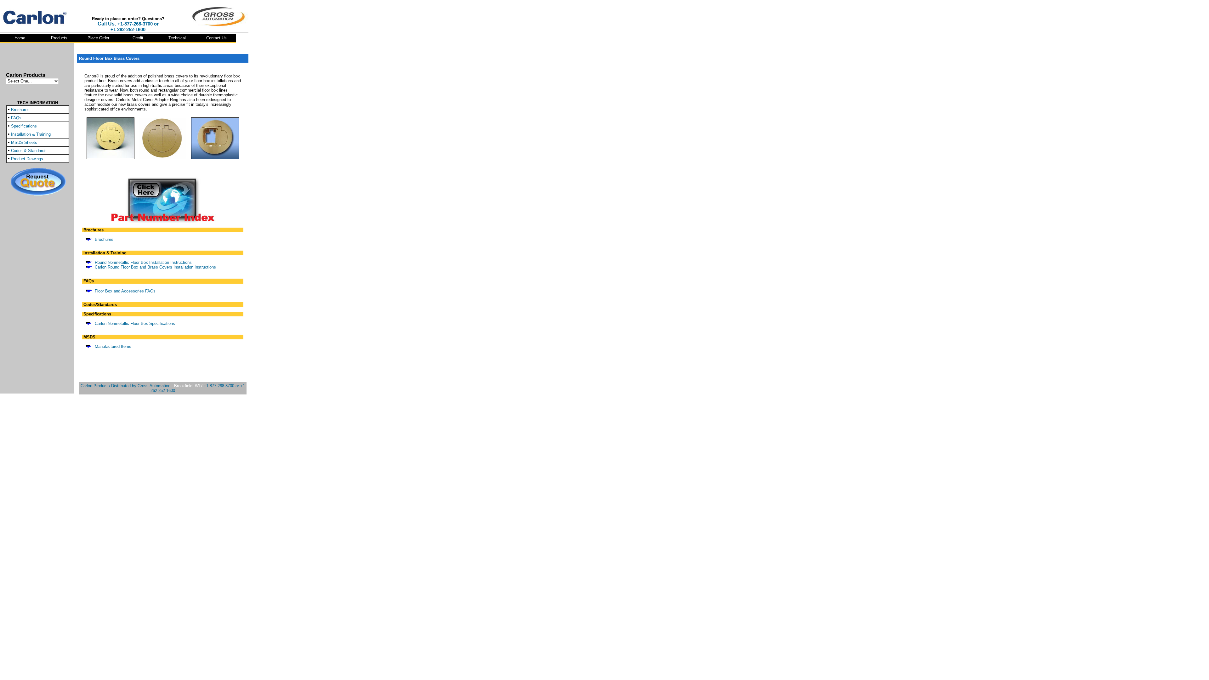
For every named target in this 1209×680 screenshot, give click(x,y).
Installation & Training (31, 134)
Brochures (20, 109)
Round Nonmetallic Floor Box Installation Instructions (143, 262)
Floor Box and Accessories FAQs (125, 291)
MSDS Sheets (24, 142)
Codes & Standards (29, 150)
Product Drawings (27, 158)
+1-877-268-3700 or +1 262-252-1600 (135, 26)
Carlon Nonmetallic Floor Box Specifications (135, 323)
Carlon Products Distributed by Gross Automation (125, 385)
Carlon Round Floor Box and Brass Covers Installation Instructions (155, 267)
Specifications (24, 126)
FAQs (16, 118)
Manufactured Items (113, 346)
